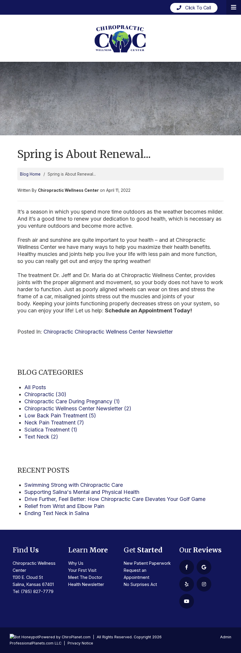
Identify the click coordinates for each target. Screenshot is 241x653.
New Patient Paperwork (147, 563)
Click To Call (196, 8)
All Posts (35, 387)
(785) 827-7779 (37, 591)
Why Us (75, 563)
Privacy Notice (80, 643)
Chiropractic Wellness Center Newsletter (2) (77, 408)
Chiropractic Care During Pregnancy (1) (72, 401)
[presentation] (24, 637)
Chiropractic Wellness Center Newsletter (124, 332)
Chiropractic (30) (45, 394)
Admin (225, 637)
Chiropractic (58, 332)
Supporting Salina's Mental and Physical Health (81, 492)
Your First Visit (82, 570)
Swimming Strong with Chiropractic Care (73, 485)
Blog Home (30, 174)
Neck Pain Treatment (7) (54, 422)
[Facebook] (186, 567)
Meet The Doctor (85, 577)
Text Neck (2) (41, 437)
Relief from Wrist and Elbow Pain (64, 506)
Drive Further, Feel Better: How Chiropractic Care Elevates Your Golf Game (114, 499)
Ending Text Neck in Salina (56, 513)
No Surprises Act (140, 584)
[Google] (204, 567)
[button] (233, 7)
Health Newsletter (86, 584)
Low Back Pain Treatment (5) (60, 415)
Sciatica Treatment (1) (50, 430)
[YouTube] (186, 601)
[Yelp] (186, 584)
